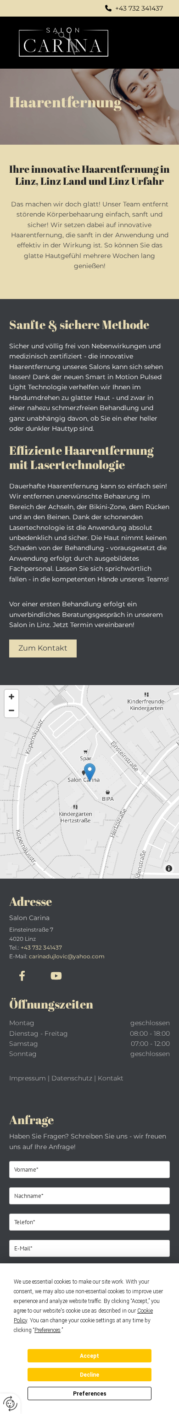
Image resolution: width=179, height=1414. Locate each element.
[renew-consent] (10, 1403)
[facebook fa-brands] (21, 975)
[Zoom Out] (11, 710)
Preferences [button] (47, 1330)
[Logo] (75, 42)
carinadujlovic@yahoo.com (67, 956)
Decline (89, 1375)
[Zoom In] (11, 697)
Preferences (89, 1394)
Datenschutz (71, 1078)
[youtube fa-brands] (56, 975)
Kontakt (110, 1078)
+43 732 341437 (41, 947)
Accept (89, 1356)
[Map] (89, 782)
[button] (158, 42)
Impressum (27, 1078)
